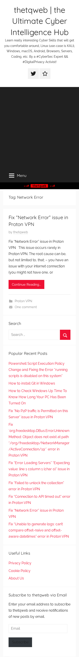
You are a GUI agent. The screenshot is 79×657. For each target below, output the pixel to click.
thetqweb (20, 232)
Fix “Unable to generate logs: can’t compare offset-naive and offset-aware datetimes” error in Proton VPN (39, 530)
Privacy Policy (20, 563)
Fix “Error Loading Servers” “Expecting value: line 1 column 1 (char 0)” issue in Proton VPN (39, 469)
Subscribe (20, 642)
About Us (16, 578)
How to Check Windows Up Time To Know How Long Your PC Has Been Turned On (38, 397)
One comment (26, 307)
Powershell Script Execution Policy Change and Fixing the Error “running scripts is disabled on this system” (38, 369)
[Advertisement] (39, 126)
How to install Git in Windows (32, 383)
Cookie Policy (20, 571)
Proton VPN (23, 301)
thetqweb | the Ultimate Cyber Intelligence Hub (40, 21)
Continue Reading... (26, 285)
